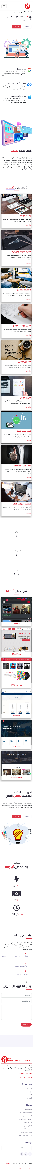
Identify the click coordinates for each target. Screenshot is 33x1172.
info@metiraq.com (21, 966)
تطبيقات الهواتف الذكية (25, 1135)
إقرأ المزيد (28, 225)
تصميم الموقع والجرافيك (25, 1112)
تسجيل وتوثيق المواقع (25, 1119)
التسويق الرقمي (27, 1122)
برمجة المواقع (28, 1109)
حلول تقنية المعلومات (26, 1132)
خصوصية (27, 1168)
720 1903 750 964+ (21, 974)
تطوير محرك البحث (26, 1129)
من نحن (30, 1092)
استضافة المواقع (27, 1116)
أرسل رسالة (26, 1024)
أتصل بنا (16, 26)
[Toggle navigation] (4, 6)
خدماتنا (27, 26)
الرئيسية (29, 1088)
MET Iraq (9, 1163)
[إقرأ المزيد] (16, 420)
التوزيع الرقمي (28, 1126)
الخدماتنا (29, 1095)
